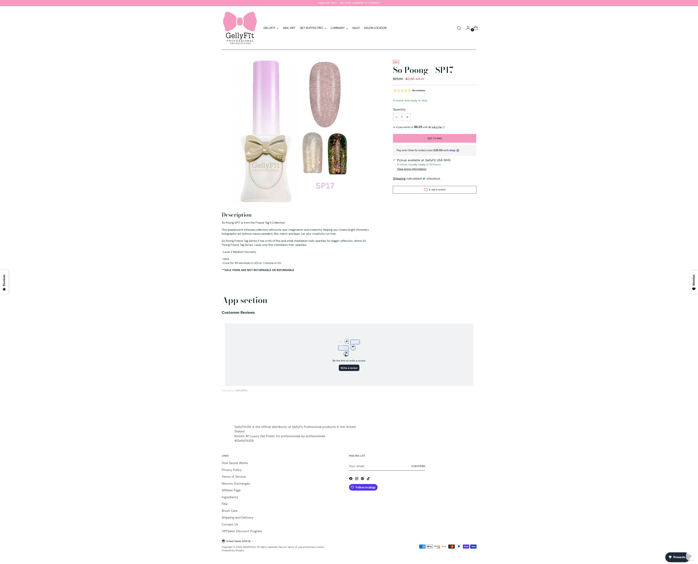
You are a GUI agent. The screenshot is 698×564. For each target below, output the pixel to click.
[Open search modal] (459, 28)
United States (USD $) (238, 541)
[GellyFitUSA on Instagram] (357, 479)
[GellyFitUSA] (240, 28)
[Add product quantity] (407, 117)
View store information (411, 169)
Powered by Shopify (233, 550)
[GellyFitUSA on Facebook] (351, 479)
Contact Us (230, 524)
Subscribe (418, 466)
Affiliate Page (231, 490)
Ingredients (230, 497)
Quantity (399, 109)
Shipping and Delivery (237, 517)
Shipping (399, 178)
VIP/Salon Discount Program (242, 531)
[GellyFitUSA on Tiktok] (368, 479)
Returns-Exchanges (236, 483)
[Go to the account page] (466, 28)
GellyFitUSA (249, 547)
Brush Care (230, 511)
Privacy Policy (232, 470)
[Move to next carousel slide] (473, 409)
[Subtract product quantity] (396, 117)
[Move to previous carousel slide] (465, 409)
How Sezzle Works (235, 463)
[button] (434, 127)
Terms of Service (234, 477)
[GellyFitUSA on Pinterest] (363, 479)
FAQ (224, 504)
